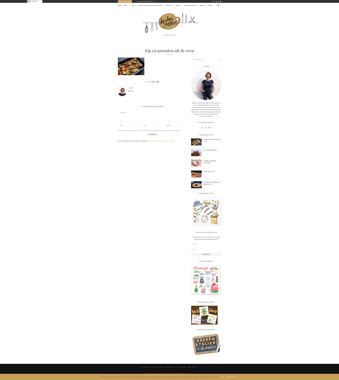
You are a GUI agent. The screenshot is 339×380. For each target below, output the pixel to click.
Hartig (126, 5)
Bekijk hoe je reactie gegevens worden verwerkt (160, 141)
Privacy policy (232, 377)
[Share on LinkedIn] (154, 82)
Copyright (153, 373)
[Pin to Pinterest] (152, 82)
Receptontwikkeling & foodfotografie (151, 5)
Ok (222, 377)
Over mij (177, 5)
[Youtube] (220, 1)
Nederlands (33, 1)
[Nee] (336, 377)
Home (119, 5)
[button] (133, 1)
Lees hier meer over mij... (206, 116)
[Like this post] (147, 82)
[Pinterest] (216, 1)
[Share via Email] (158, 82)
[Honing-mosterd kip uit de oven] (196, 141)
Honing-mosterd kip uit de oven (212, 140)
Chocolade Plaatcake (210, 150)
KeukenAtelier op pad (190, 5)
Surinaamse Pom (141, 1)
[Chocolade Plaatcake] (196, 152)
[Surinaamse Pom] (196, 174)
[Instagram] (214, 1)
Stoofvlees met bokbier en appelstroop (211, 183)
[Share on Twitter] (150, 82)
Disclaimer (167, 373)
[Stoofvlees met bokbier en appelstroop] (196, 184)
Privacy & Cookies (175, 373)
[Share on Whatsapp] (156, 82)
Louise (130, 88)
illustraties (169, 5)
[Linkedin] (218, 1)
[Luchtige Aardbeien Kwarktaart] (196, 163)
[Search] (220, 5)
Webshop (202, 5)
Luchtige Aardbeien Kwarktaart (209, 162)
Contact (210, 5)
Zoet (133, 5)
